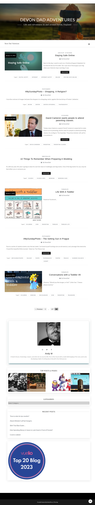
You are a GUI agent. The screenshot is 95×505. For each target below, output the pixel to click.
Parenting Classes (60, 144)
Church (30, 178)
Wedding (52, 178)
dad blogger (43, 295)
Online (58, 77)
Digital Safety (23, 77)
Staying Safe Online (65, 55)
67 (52, 309)
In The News (68, 52)
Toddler (55, 224)
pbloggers (71, 295)
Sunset (46, 261)
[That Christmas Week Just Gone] (36, 382)
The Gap (56, 502)
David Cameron (35, 144)
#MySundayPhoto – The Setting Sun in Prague (46, 239)
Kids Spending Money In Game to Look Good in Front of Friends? (31, 430)
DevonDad (66, 59)
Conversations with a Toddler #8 (65, 275)
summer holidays (78, 258)
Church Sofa (41, 178)
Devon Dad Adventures (12, 43)
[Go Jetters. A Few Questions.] (61, 382)
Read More (65, 72)
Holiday (29, 258)
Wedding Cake (62, 178)
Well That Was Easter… (18, 425)
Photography (46, 89)
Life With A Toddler (65, 192)
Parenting (46, 144)
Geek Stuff (61, 52)
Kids (37, 224)
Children (29, 224)
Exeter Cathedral (49, 104)
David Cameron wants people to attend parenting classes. (65, 119)
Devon (30, 104)
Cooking (33, 295)
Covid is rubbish (15, 435)
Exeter (38, 104)
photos (58, 258)
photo (38, 258)
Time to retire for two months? (19, 416)
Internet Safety (46, 77)
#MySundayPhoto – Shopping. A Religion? (46, 91)
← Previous (38, 309)
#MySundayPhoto (17, 258)
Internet (35, 77)
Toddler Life (64, 189)
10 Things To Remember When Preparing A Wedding (46, 159)
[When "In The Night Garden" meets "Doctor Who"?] (17, 382)
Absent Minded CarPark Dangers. (21, 421)
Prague (66, 258)
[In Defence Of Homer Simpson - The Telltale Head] (80, 382)
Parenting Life (46, 156)
